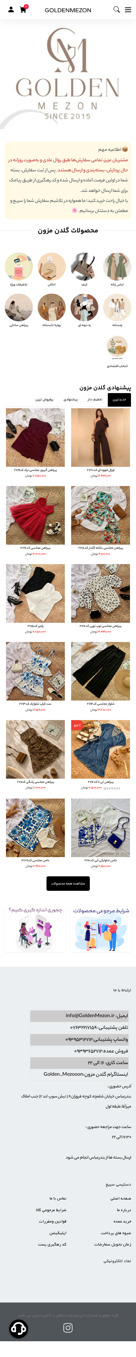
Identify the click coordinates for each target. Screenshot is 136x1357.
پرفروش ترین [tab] (44, 400)
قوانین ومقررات (52, 1221)
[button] (11, 9)
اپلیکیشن (57, 1233)
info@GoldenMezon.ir (90, 1016)
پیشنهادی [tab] (71, 400)
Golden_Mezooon (63, 1075)
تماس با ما (58, 1198)
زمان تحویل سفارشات (112, 1244)
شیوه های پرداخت (116, 1233)
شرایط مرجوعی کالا (51, 1210)
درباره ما (124, 1210)
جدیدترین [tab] (119, 400)
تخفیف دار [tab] (95, 400)
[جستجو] (119, 9)
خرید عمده (122, 1221)
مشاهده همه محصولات (68, 884)
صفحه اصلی (120, 1198)
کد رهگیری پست (52, 1244)
